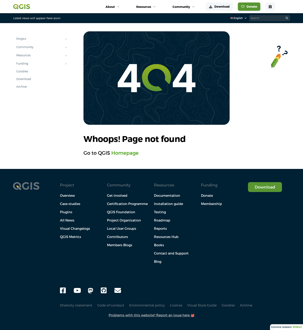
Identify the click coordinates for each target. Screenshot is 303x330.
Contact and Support (171, 253)
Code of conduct (110, 305)
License (176, 305)
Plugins (66, 212)
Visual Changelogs (75, 228)
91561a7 (297, 327)
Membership (211, 203)
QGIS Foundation (121, 212)
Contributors (117, 236)
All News (67, 220)
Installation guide (168, 203)
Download (23, 79)
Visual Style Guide (202, 305)
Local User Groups (121, 228)
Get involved (117, 195)
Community (24, 47)
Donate (207, 195)
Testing (160, 212)
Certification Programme (127, 203)
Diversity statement (76, 305)
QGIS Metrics (70, 236)
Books (159, 245)
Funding (22, 63)
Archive (21, 86)
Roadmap (162, 220)
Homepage (125, 152)
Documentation (167, 195)
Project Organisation (124, 220)
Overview (67, 195)
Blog (157, 261)
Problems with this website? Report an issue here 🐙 (152, 315)
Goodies (22, 71)
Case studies (70, 203)
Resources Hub (166, 236)
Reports (160, 228)
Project (21, 38)
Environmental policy (147, 305)
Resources (23, 55)
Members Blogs (119, 245)
